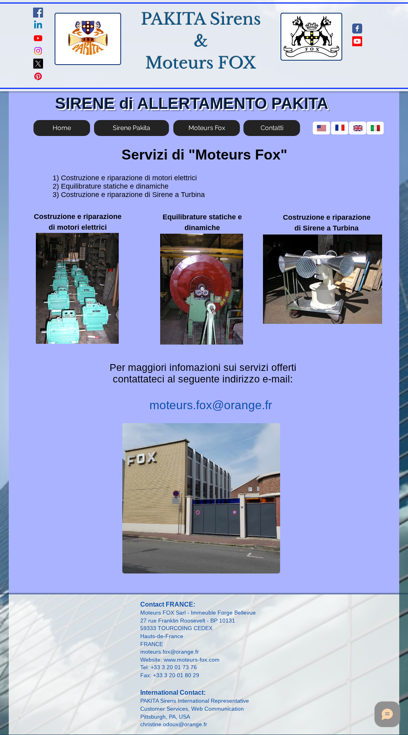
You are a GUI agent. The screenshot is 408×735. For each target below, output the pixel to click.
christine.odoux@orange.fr (173, 724)
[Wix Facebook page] (357, 28)
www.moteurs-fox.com (192, 659)
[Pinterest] (38, 76)
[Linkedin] (38, 25)
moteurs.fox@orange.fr (210, 405)
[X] (38, 64)
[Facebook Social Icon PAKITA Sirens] (38, 13)
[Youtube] (38, 38)
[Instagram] (38, 51)
